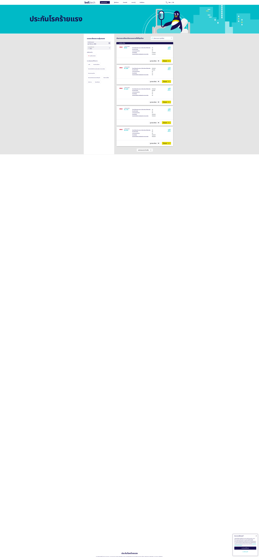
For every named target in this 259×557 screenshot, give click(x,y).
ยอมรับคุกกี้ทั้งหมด (245, 548)
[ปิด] (256, 535)
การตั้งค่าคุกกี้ (245, 551)
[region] (245, 545)
